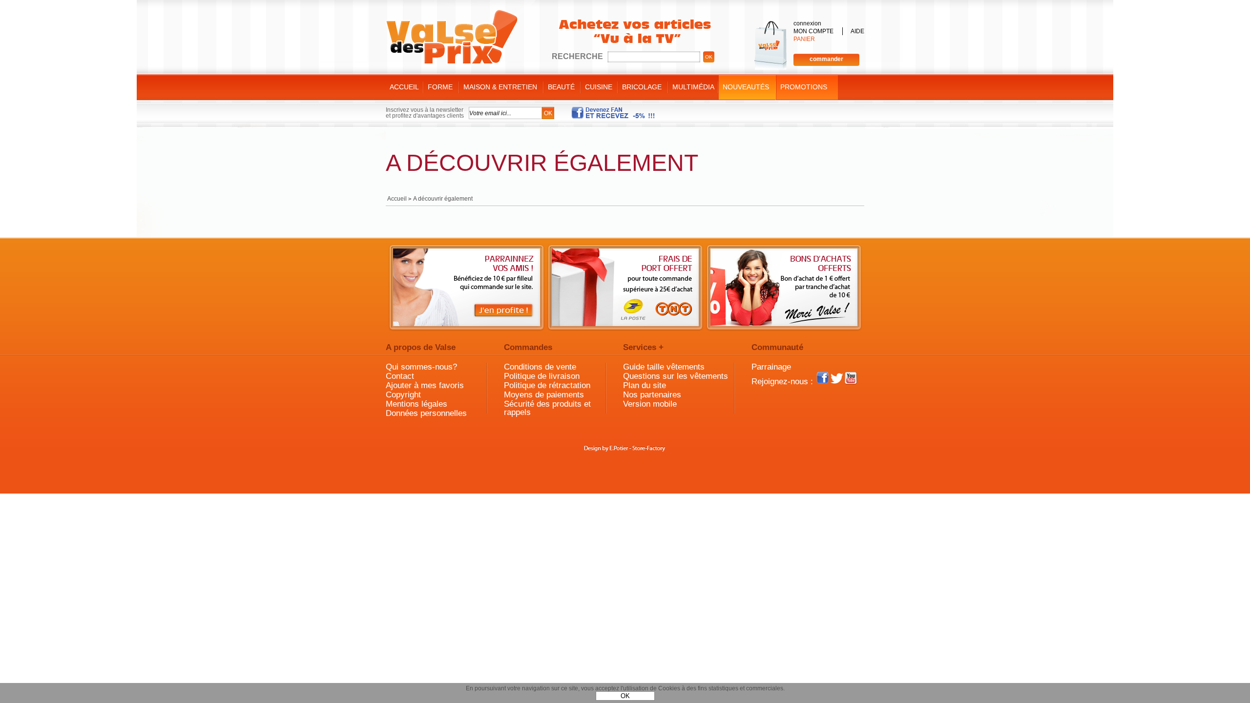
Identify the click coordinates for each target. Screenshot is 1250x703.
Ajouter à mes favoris (425, 385)
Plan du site (644, 385)
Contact (400, 376)
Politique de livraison (542, 376)
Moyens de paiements (544, 394)
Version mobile (650, 404)
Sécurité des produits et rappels (547, 408)
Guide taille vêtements (664, 367)
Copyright (403, 394)
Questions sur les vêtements (675, 376)
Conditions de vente (540, 367)
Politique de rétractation (547, 385)
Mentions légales (416, 404)
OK (625, 696)
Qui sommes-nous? (421, 367)
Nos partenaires (652, 394)
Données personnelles (426, 413)
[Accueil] (452, 37)
